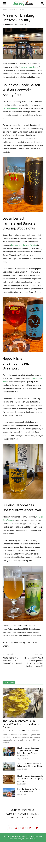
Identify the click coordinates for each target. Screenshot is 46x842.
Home (5, 10)
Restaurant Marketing (17, 814)
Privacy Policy (16, 817)
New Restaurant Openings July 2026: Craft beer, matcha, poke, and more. (30, 778)
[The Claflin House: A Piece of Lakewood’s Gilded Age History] (9, 766)
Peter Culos (9, 24)
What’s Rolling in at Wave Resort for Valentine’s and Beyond (12, 660)
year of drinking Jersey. (29, 67)
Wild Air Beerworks (10, 108)
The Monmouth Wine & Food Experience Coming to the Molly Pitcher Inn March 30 (33, 662)
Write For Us (28, 810)
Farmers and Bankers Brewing (24, 245)
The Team (34, 814)
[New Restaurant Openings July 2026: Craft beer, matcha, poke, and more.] (9, 779)
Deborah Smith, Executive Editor (14, 731)
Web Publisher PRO (29, 839)
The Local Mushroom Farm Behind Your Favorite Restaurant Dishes (21, 724)
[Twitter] (36, 827)
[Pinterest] (29, 827)
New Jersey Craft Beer (17, 10)
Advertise (15, 810)
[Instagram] (16, 827)
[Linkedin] (23, 827)
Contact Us (30, 817)
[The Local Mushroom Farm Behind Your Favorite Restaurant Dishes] (23, 703)
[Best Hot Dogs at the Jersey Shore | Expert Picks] (9, 792)
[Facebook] (9, 827)
